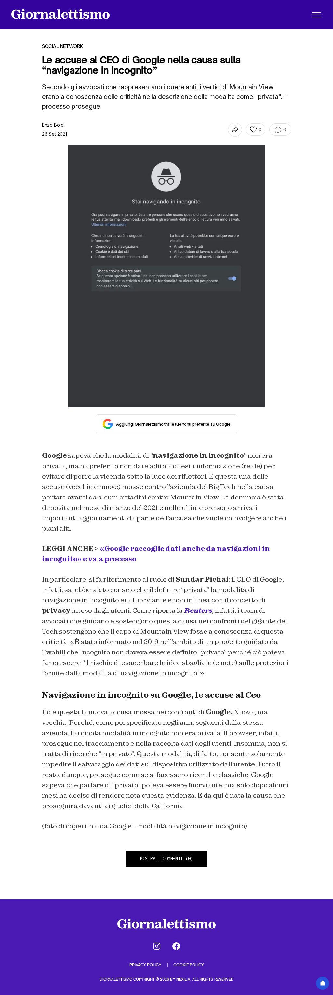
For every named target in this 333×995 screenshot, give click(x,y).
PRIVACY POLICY (145, 964)
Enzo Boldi (53, 125)
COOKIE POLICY (188, 964)
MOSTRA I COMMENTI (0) (166, 859)
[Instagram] (156, 946)
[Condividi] (235, 130)
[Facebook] (176, 946)
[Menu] (316, 14)
